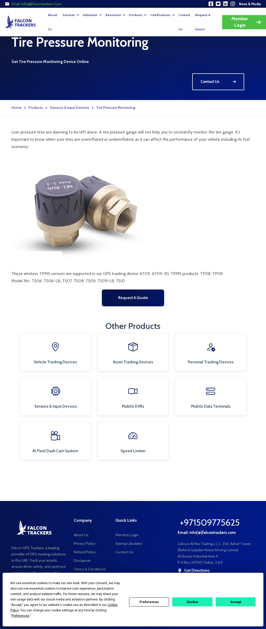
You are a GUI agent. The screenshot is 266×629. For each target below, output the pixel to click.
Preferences (149, 602)
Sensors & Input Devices (69, 107)
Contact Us (184, 22)
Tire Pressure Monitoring (115, 107)
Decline (192, 602)
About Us (52, 22)
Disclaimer (82, 560)
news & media (250, 4)
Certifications (160, 15)
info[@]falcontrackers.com (41, 4)
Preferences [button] (20, 616)
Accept (235, 602)
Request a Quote (133, 297)
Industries (90, 15)
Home (16, 107)
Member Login (239, 22)
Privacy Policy (84, 543)
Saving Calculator (129, 543)
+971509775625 (210, 522)
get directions (197, 571)
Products (135, 15)
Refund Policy (85, 552)
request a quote (202, 22)
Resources (113, 15)
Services (69, 15)
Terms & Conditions (90, 569)
